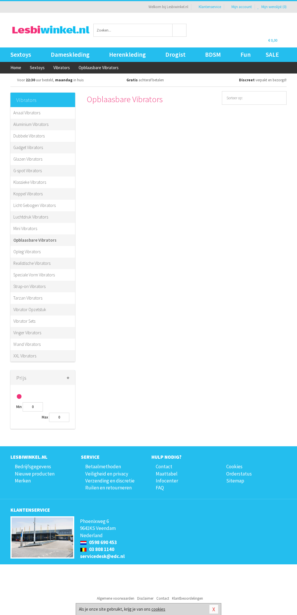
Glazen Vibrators (27, 159)
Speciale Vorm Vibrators (34, 275)
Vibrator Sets (24, 321)
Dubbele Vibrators (29, 136)
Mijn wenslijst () (273, 6)
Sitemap (235, 481)
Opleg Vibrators (27, 251)
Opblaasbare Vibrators (35, 240)
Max (45, 417)
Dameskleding (70, 54)
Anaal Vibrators (26, 112)
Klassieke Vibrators (29, 182)
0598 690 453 (102, 542)
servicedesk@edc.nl (102, 556)
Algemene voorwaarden (115, 598)
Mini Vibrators (25, 228)
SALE (272, 54)
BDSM (213, 54)
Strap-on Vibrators (29, 286)
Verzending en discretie (110, 481)
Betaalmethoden (103, 466)
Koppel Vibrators (28, 194)
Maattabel (167, 474)
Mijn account (241, 6)
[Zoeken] (179, 30)
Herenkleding (127, 54)
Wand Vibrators (27, 344)
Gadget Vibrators (28, 147)
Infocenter (167, 481)
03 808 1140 (101, 549)
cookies (158, 609)
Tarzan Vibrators (27, 298)
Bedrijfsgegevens (33, 466)
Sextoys (20, 54)
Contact (164, 466)
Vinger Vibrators (27, 332)
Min (19, 406)
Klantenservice (210, 6)
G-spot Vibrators (27, 170)
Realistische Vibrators (31, 263)
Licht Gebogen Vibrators (34, 205)
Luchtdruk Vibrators (30, 217)
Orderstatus (239, 474)
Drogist (175, 54)
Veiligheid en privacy (106, 474)
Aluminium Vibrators (30, 124)
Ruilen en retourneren (108, 487)
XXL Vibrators (24, 356)
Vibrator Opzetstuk (29, 309)
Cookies (234, 466)
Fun (245, 54)
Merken (23, 481)
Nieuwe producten (35, 474)
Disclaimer (145, 598)
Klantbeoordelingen (187, 598)
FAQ (160, 487)
